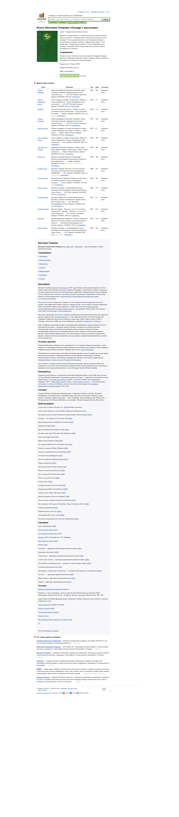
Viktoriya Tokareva (43, 677)
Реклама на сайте (72, 688)
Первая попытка (43, 209)
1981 (45, 545)
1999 (63, 485)
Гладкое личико (43, 197)
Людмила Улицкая (44, 360)
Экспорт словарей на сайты (44, 693)
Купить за (69, 75)
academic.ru (41, 22)
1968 (53, 526)
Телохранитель (43, 178)
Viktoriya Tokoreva (44, 608)
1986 (87, 559)
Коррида (41, 109)
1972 (84, 411)
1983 (79, 548)
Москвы (78, 304)
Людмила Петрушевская (73, 360)
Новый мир (88, 321)
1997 (60, 455)
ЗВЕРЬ (39, 669)
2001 (59, 511)
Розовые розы (42, 168)
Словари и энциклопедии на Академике (65, 15)
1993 (71, 422)
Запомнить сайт (84, 12)
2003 (76, 519)
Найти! (105, 19)
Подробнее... (76, 97)
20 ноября (66, 246)
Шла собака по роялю (81, 382)
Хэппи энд (41, 157)
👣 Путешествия (42, 690)
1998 (62, 474)
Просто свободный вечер (41, 102)
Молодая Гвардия (61, 317)
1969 (65, 407)
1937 (72, 246)
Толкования (53, 22)
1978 (55, 541)
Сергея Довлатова (87, 349)
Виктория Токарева (51, 631)
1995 (73, 433)
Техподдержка (63, 688)
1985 (81, 556)
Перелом (41, 218)
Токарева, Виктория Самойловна (49, 641)
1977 (46, 537)
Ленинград (78, 246)
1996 (66, 448)
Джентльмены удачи (59, 382)
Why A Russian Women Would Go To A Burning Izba (55, 619)
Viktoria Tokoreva (44, 605)
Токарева (40, 661)
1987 (89, 415)
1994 (66, 429)
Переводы (63, 22)
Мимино (42, 382)
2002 (62, 515)
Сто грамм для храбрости (58, 379)
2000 (86, 504)
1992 (99, 571)
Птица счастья (42, 188)
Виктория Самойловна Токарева (49, 589)
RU (107, 12)
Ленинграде (64, 288)
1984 (56, 552)
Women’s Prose (43, 616)
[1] (39, 623)
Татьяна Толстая (57, 360)
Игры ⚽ (82, 22)
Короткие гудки (43, 128)
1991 (70, 418)
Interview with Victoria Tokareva (48, 612)
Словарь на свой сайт (98, 12)
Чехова (63, 290)
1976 (59, 533)
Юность (97, 321)
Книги (72, 22)
